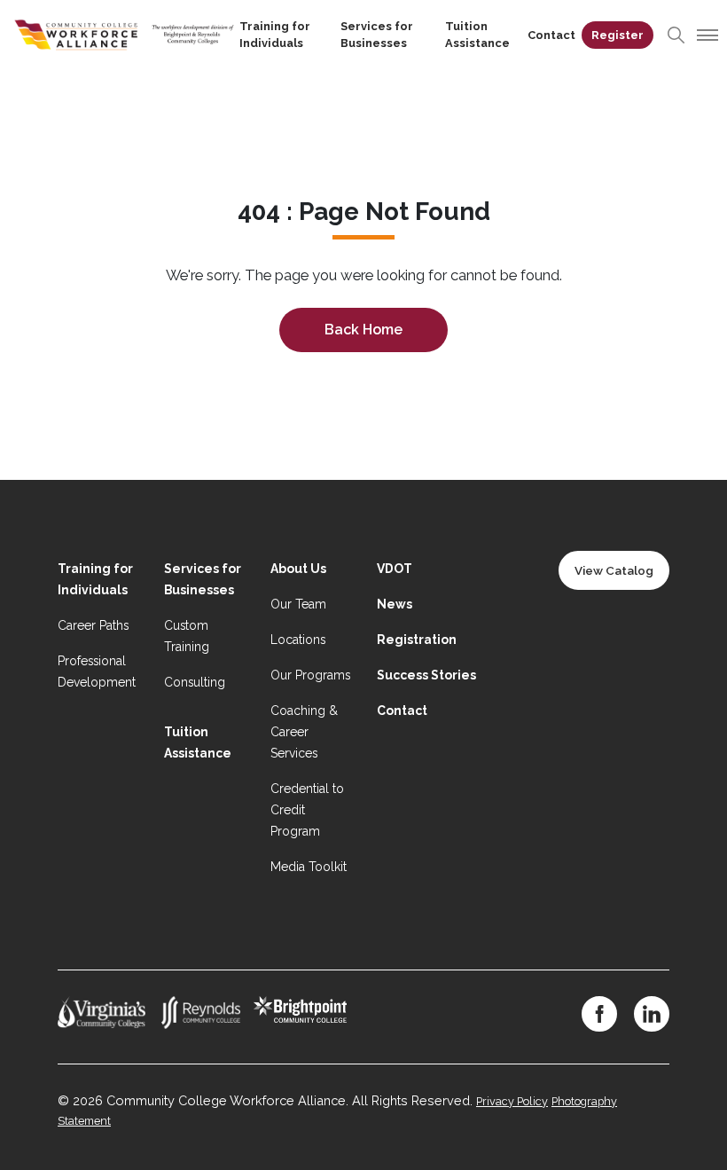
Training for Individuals (274, 35)
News (394, 604)
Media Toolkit (308, 867)
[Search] (676, 34)
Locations (297, 639)
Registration (417, 639)
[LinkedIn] (651, 1014)
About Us (298, 568)
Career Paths (93, 625)
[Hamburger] (705, 35)
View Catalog (614, 570)
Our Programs (310, 675)
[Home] (124, 33)
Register (617, 35)
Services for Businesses (376, 35)
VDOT (394, 568)
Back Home (363, 329)
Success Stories (426, 675)
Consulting (194, 682)
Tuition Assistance (477, 35)
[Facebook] (599, 1014)
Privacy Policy (512, 1101)
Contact (551, 35)
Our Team (298, 604)
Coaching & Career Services (304, 731)
